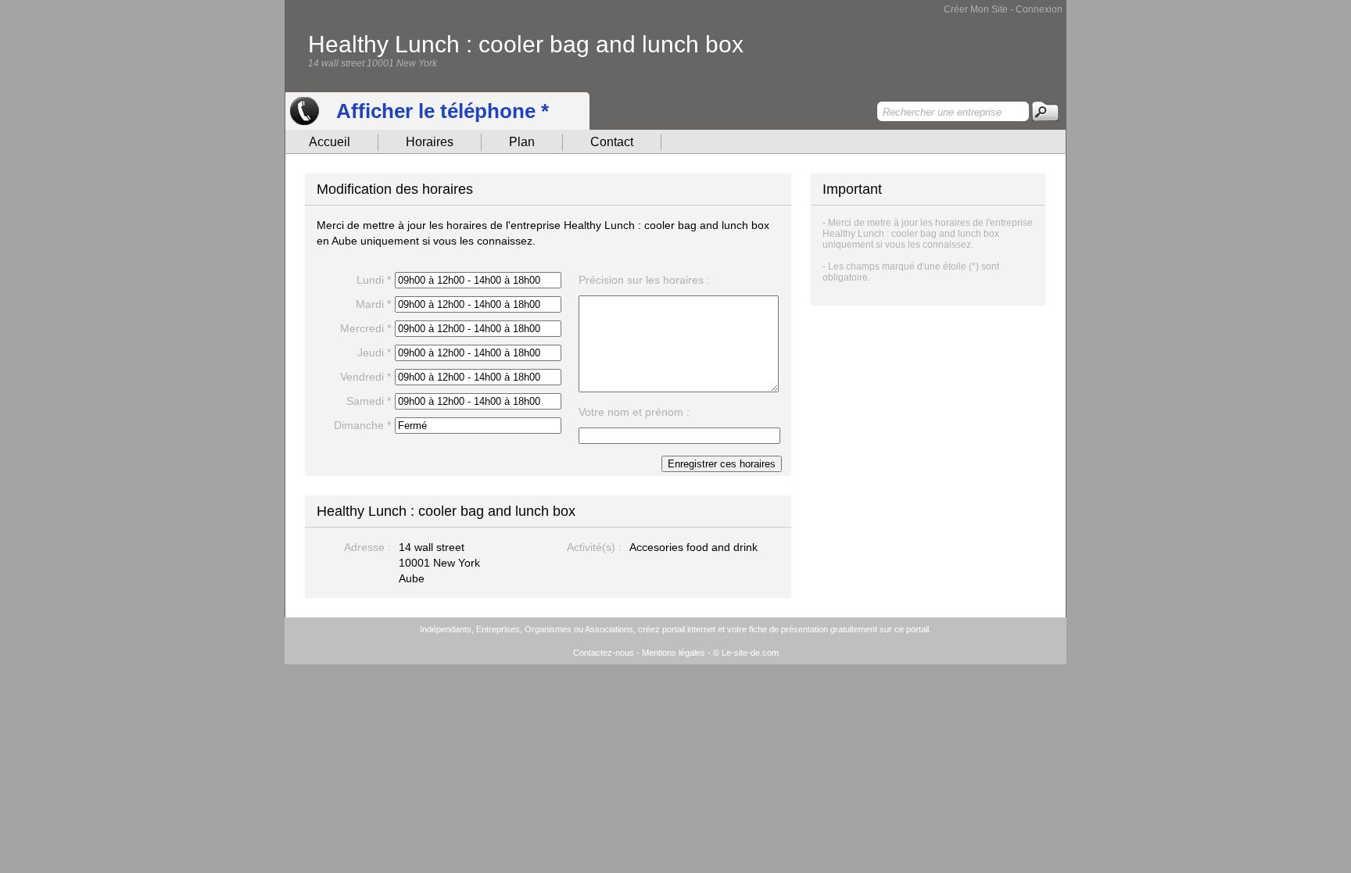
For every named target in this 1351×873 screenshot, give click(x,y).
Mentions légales (673, 652)
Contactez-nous (603, 652)
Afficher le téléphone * (442, 111)
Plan (522, 141)
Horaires (429, 141)
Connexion (1039, 9)
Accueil (329, 141)
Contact (611, 141)
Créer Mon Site (976, 9)
